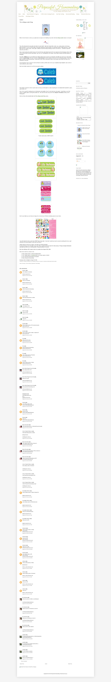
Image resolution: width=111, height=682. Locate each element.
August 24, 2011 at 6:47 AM (27, 515)
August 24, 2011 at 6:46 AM (27, 506)
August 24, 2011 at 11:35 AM (27, 549)
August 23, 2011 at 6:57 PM (27, 478)
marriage (85, 100)
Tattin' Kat (24, 304)
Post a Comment (24, 661)
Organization (33, 263)
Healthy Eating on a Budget (83, 93)
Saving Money (79, 99)
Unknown (24, 528)
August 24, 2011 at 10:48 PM (27, 652)
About (24, 14)
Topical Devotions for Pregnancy (33, 14)
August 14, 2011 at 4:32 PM (27, 307)
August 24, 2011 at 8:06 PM (27, 603)
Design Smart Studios (86, 133)
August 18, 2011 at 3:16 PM (27, 342)
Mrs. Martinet (24, 597)
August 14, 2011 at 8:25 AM (27, 275)
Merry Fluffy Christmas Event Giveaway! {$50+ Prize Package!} (86, 141)
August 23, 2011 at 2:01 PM (27, 373)
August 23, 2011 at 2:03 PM (27, 390)
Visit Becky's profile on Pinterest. (81, 88)
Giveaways (24, 263)
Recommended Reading (70, 14)
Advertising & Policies (30, 16)
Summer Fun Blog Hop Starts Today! (84, 125)
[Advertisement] (84, 70)
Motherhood (78, 95)
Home (19, 14)
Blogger (65, 673)
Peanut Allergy (37, 263)
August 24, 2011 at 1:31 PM (27, 585)
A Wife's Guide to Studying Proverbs (47, 14)
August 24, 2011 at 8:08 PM (27, 621)
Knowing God (89, 94)
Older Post (70, 663)
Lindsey (23, 561)
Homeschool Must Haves (85, 14)
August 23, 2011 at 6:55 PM (27, 427)
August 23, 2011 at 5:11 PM (27, 406)
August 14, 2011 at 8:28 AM (27, 284)
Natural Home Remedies (86, 95)
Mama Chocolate (25, 424)
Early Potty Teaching (60, 14)
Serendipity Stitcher (26, 490)
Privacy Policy (21, 16)
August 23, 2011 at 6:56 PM (27, 445)
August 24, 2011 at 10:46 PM (27, 638)
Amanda (24, 323)
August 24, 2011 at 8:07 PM (27, 613)
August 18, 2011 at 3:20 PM (27, 357)
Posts (79, 161)
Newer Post (22, 663)
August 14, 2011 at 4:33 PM (27, 320)
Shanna (23, 402)
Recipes (78, 14)
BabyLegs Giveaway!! (86, 146)
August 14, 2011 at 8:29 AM (27, 292)
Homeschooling (28, 263)
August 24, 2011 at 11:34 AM (27, 533)
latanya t (24, 270)
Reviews (89, 98)
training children (79, 102)
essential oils (88, 99)
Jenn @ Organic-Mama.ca (27, 431)
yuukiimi (24, 634)
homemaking (79, 100)
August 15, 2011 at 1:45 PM (27, 327)
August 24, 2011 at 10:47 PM (27, 646)
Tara (23, 338)
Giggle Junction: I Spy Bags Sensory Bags (86, 128)
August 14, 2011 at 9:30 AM (27, 301)
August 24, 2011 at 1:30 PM (27, 568)
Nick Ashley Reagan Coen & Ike (28, 368)
